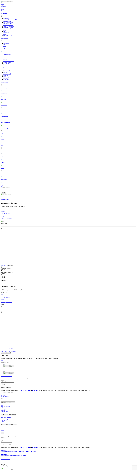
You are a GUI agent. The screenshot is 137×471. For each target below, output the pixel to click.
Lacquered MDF (7, 21)
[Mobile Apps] (1, 102)
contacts (2, 10)
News (2, 145)
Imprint (2, 421)
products (2, 4)
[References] (1, 165)
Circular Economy (4, 116)
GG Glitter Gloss (12, 348)
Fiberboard (5, 44)
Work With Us (4, 409)
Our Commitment (4, 110)
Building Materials (4, 38)
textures (6, 348)
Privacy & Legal (4, 454)
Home (2, 348)
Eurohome (5, 75)
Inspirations (3, 156)
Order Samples (4, 93)
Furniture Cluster (4, 411)
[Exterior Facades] (1, 51)
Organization (3, 450)
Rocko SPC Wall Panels (8, 61)
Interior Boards (4, 13)
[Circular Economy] (1, 119)
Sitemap (2, 430)
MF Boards (6, 18)
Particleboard (6, 43)
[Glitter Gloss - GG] (8, 351)
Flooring (5, 59)
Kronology (3, 410)
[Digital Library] (1, 90)
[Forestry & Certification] (1, 125)
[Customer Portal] (1, 108)
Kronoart (5, 72)
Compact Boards (7, 28)
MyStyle (5, 76)
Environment (3, 407)
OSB (4, 46)
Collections (3, 67)
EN (1, 186)
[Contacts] (1, 176)
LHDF (4, 30)
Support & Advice (4, 457)
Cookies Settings (4, 419)
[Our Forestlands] (1, 136)
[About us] (1, 142)
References (3, 162)
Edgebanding (6, 32)
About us (2, 139)
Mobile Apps (3, 99)
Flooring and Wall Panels (6, 56)
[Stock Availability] (1, 85)
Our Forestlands (4, 133)
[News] (1, 148)
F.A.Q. (2, 427)
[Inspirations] (1, 159)
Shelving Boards (7, 64)
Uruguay (3, 184)
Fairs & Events (4, 150)
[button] (5, 199)
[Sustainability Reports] (1, 131)
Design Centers (4, 179)
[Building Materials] (1, 41)
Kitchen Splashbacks (8, 27)
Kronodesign (6, 70)
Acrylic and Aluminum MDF (10, 19)
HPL (4, 31)
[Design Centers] (1, 182)
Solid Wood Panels (7, 35)
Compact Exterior (7, 54)
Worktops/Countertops (8, 26)
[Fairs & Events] (1, 153)
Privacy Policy (4, 420)
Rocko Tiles (6, 79)
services (2, 5)
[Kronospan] (4, 265)
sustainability (3, 6)
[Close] (12, 272)
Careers (2, 168)
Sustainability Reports (5, 128)
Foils (4, 34)
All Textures (3, 360)
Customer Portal (4, 105)
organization (3, 7)
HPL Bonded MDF (7, 23)
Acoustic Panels (7, 62)
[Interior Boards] (1, 16)
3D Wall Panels (6, 63)
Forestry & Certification (5, 122)
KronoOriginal (7, 74)
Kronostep (6, 78)
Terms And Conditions (6, 417)
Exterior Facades (4, 48)
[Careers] (1, 171)
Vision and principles (5, 406)
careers (2, 9)
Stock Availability (4, 82)
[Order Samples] (1, 96)
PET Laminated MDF (8, 22)
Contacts (2, 173)
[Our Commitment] (1, 113)
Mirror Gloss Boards (8, 25)
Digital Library (4, 87)
